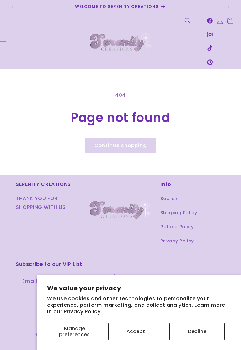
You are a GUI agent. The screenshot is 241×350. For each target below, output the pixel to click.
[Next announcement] (229, 7)
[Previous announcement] (12, 7)
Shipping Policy (178, 212)
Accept (135, 331)
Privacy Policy (177, 241)
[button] (188, 21)
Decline (197, 331)
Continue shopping (120, 145)
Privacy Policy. (83, 311)
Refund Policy (177, 227)
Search (169, 198)
